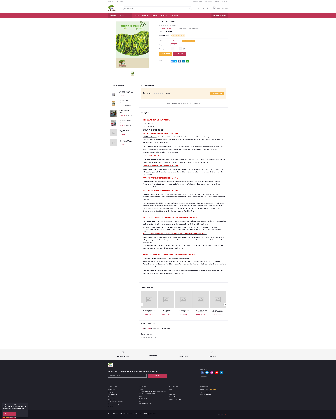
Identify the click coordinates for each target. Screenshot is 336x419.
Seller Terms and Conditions (115, 401)
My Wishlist (172, 394)
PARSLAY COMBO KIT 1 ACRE (200, 311)
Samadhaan (154, 15)
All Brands (164, 15)
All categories (174, 15)
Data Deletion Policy (113, 404)
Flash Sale (145, 15)
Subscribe (157, 375)
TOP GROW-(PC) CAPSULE (123, 101)
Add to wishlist (182, 28)
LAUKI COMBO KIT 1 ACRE (149, 311)
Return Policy (111, 397)
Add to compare (194, 28)
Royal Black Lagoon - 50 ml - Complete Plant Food (126, 91)
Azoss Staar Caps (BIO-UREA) (125, 121)
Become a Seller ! (197, 1)
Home (137, 15)
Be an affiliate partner (175, 399)
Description (145, 113)
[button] (207, 8)
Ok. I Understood (9, 414)
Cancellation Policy (113, 394)
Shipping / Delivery (113, 392)
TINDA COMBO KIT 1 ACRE (166, 311)
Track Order (172, 397)
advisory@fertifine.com (145, 403)
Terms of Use (111, 399)
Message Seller (179, 35)
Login (218, 8)
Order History (173, 392)
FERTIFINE (169, 31)
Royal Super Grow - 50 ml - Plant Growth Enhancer (126, 131)
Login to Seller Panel (205, 392)
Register (148, 328)
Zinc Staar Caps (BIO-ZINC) (125, 111)
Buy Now (180, 53)
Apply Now (213, 389)
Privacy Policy (111, 389)
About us (110, 406)
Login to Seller (208, 1)
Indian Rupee (118, 1)
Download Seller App (205, 394)
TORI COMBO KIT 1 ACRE (183, 311)
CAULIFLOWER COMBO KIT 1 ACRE (217, 311)
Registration (225, 8)
